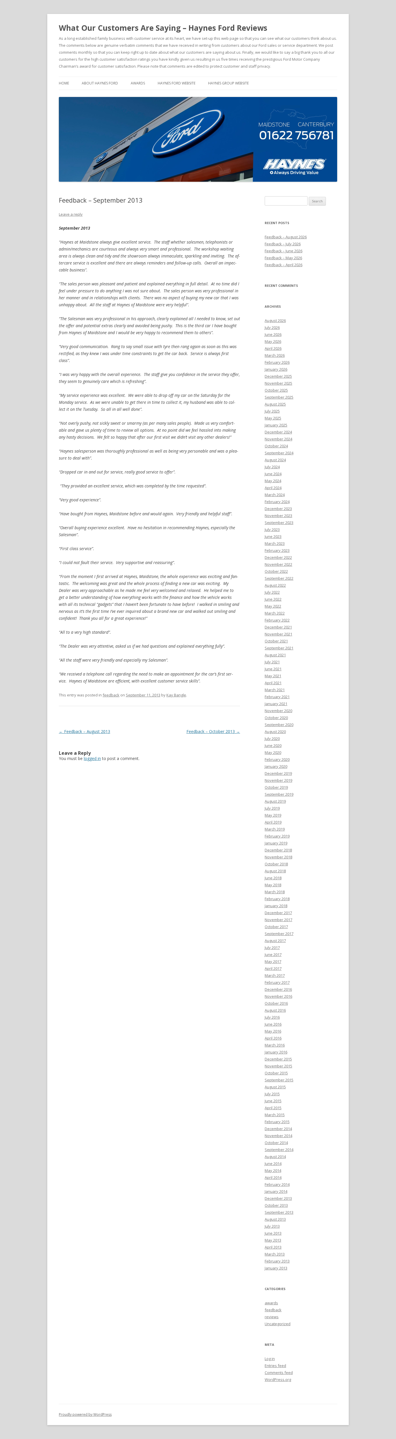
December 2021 (278, 627)
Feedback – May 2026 (283, 257)
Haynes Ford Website (176, 83)
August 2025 (275, 404)
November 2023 (278, 515)
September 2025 (279, 397)
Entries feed (275, 1365)
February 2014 (277, 1184)
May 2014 (273, 1170)
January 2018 (276, 905)
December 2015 (278, 1059)
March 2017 (275, 975)
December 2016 (278, 989)
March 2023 (275, 543)
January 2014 (276, 1191)
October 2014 (276, 1142)
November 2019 (278, 780)
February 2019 (277, 836)
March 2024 (275, 494)
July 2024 (272, 466)
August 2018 (275, 871)
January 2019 (276, 843)
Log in (270, 1358)
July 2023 (272, 529)
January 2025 (276, 425)
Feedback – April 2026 (283, 264)
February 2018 (277, 898)
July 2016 (272, 1017)
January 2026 (276, 369)
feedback (111, 695)
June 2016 (273, 1024)
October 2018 (276, 864)
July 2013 (272, 1226)
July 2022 (272, 592)
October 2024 (276, 446)
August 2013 (275, 1219)
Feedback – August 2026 (286, 236)
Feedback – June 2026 (283, 250)
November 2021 (278, 634)
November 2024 (278, 439)
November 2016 (278, 996)
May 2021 (273, 675)
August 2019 (275, 801)
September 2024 (279, 452)
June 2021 (273, 668)
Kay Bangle (176, 695)
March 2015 (275, 1114)
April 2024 (273, 487)
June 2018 (273, 877)
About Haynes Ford (100, 83)
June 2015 (273, 1100)
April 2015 (273, 1107)
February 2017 (277, 982)
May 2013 (273, 1240)
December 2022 (278, 557)
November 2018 (278, 857)
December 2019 (278, 773)
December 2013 (278, 1198)
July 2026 (272, 327)
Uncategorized (277, 1323)
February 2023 (277, 550)
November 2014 (278, 1135)
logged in (92, 758)
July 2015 (272, 1093)
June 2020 (273, 745)
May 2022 (273, 606)
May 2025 (273, 418)
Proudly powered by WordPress (85, 1414)
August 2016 (275, 1010)
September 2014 (279, 1149)
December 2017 (278, 912)
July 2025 (272, 411)
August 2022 (275, 585)
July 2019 (272, 808)
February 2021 (277, 696)
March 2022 (275, 613)
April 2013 (273, 1247)
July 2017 (272, 947)
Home (64, 83)
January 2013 (276, 1268)
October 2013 (276, 1205)
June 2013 (273, 1233)
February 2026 (277, 362)
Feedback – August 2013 (84, 731)
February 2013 (277, 1261)
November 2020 (278, 710)
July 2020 (272, 738)
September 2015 (279, 1080)
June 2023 (273, 536)
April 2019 (273, 822)
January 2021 (276, 703)
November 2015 (278, 1066)
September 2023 (279, 522)
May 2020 (273, 752)
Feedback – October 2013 (213, 731)
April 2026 (273, 348)
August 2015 (275, 1086)
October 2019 (276, 787)
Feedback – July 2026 (283, 243)
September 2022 (279, 578)
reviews (272, 1316)
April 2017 (273, 968)
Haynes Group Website (228, 83)
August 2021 (275, 655)
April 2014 (273, 1177)
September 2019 (279, 794)
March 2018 (275, 891)
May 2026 (273, 341)
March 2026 (275, 355)
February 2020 (277, 759)
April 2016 (273, 1038)
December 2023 (278, 508)
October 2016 (276, 1003)
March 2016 (275, 1045)
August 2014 (275, 1156)
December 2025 (278, 376)
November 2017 (278, 919)
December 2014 (278, 1128)
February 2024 (277, 501)
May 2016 (273, 1031)
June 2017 (273, 954)
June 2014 (273, 1163)
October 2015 (276, 1073)
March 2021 (275, 689)
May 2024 (273, 480)
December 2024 (278, 432)
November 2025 (278, 383)
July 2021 (272, 661)
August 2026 (275, 320)
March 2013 (275, 1254)
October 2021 (276, 641)
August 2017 (275, 940)
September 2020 (279, 724)
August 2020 (275, 731)
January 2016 (276, 1052)
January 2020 (276, 766)
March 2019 (275, 829)
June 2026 (273, 334)
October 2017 (276, 926)
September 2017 (279, 933)
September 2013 (279, 1212)
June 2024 (273, 473)
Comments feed (279, 1372)
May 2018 (273, 884)
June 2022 (273, 599)
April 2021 (273, 682)
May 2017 (273, 961)
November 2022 (278, 564)
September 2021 (279, 648)
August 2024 (275, 459)
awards (138, 83)
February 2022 (277, 620)
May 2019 (273, 815)
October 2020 (276, 717)
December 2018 (278, 850)
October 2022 (276, 571)
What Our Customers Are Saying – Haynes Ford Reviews (163, 28)
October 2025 (276, 390)
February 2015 (277, 1121)
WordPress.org (278, 1379)
